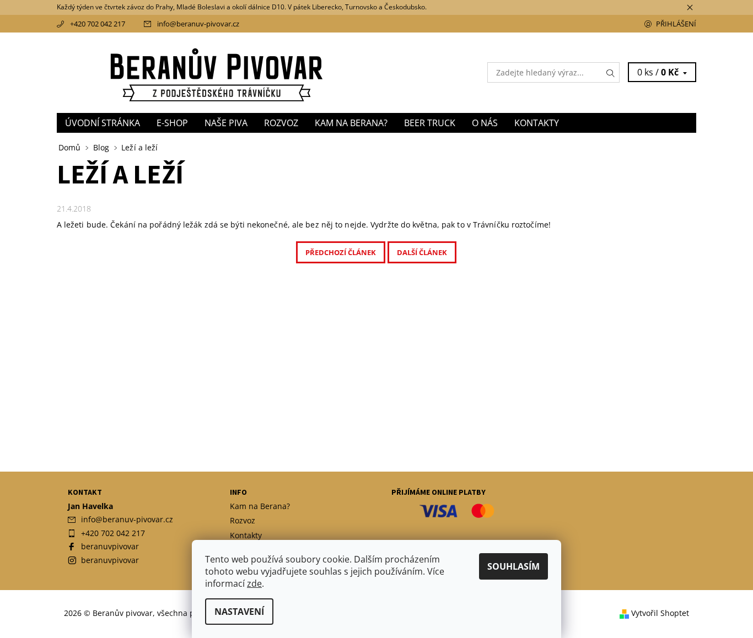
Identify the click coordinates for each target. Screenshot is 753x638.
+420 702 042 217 (97, 24)
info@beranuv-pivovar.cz (198, 24)
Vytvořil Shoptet (660, 613)
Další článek (422, 252)
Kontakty (536, 123)
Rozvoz (281, 123)
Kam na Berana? (351, 123)
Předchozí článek (340, 252)
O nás (485, 123)
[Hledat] (611, 72)
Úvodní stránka (102, 123)
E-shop (172, 123)
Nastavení (239, 611)
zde (254, 583)
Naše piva (226, 123)
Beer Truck (429, 123)
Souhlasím (513, 566)
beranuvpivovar (110, 546)
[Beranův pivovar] (216, 72)
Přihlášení (676, 24)
